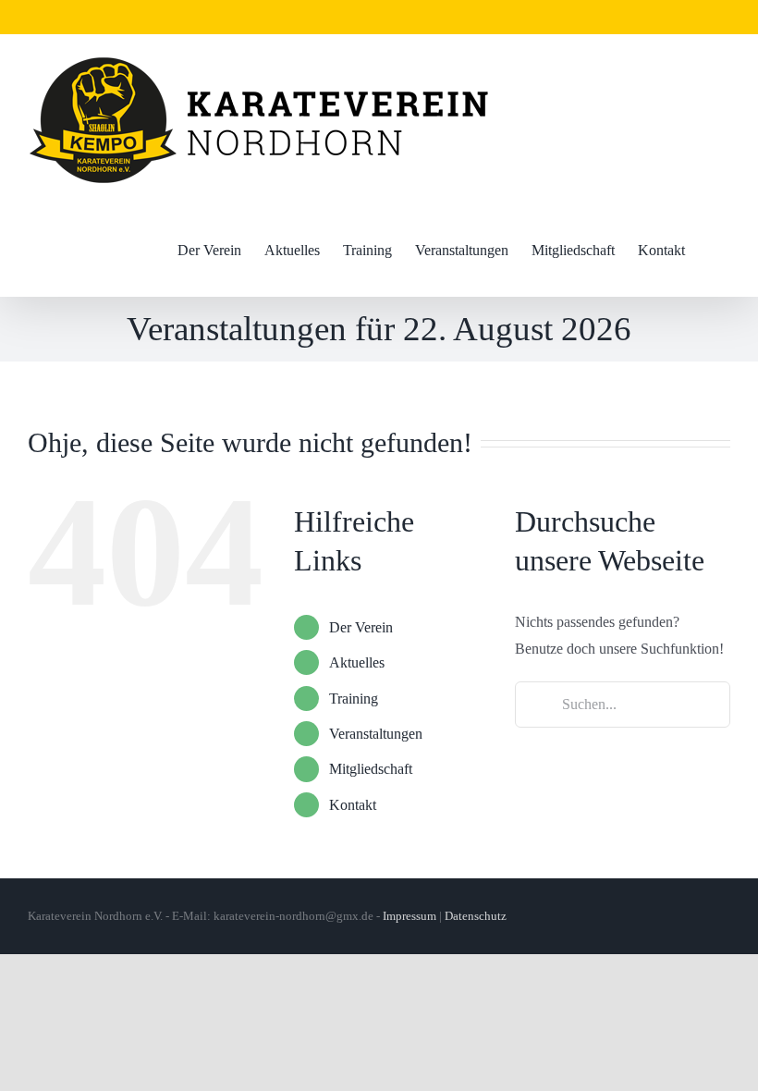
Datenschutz (476, 916)
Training (353, 698)
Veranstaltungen (375, 734)
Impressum (409, 916)
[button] (713, 250)
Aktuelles (357, 662)
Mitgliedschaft (370, 769)
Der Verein (361, 627)
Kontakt (352, 805)
